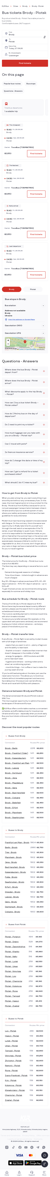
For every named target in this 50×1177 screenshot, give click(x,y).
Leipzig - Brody (12, 897)
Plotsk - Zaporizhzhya (15, 947)
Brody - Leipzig (12, 768)
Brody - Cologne (12, 798)
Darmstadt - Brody (14, 907)
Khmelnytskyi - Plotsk (15, 1090)
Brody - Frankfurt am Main (17, 763)
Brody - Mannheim (13, 813)
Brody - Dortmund (13, 773)
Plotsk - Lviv (10, 976)
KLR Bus (5, 6)
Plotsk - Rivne (11, 991)
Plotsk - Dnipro (12, 942)
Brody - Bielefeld (13, 803)
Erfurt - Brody (11, 887)
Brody (25, 6)
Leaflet (21, 349)
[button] (43, 305)
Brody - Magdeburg (14, 783)
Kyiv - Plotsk (10, 1080)
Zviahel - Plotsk (12, 1100)
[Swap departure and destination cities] (44, 37)
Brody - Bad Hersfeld (15, 793)
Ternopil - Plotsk (12, 1051)
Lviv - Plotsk (10, 1031)
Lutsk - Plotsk (11, 1041)
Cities (15, 6)
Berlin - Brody (11, 847)
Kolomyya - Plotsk (13, 1085)
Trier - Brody (11, 852)
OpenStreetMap (31, 349)
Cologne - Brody (12, 912)
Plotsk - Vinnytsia (13, 971)
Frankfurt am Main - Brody (17, 842)
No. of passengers (15, 53)
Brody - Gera (11, 788)
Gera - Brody (11, 902)
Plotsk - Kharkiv (12, 952)
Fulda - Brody (11, 877)
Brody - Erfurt (11, 808)
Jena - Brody (11, 862)
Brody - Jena (11, 778)
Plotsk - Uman (11, 966)
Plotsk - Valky (11, 956)
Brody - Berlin (11, 748)
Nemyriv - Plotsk (12, 1066)
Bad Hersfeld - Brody (15, 867)
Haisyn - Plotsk (12, 1036)
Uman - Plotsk (11, 1046)
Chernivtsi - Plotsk (13, 1095)
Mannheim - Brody (13, 857)
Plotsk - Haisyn (12, 1001)
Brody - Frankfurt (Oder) (16, 753)
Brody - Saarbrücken (14, 817)
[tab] (11, 289)
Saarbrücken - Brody (14, 882)
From (10, 32)
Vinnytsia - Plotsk (13, 1056)
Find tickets (25, 63)
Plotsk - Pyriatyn (12, 937)
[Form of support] (44, 1155)
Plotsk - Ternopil (12, 996)
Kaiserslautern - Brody (15, 872)
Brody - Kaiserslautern (15, 758)
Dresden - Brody (12, 892)
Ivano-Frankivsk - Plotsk (16, 1075)
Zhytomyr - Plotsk (13, 1061)
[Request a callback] (44, 1164)
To (10, 39)
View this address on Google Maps (21, 319)
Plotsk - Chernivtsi (13, 981)
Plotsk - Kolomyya (13, 986)
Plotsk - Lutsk (11, 961)
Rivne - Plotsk (11, 1070)
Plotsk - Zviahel (12, 1006)
